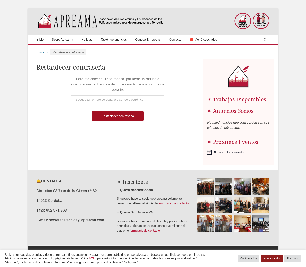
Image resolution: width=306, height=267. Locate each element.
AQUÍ (92, 258)
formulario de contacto (173, 203)
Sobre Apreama (62, 39)
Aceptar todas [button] (272, 258)
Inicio (40, 39)
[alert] (238, 152)
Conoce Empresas (148, 39)
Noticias (86, 39)
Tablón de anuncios (114, 39)
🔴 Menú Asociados (203, 39)
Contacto (175, 39)
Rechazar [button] (292, 258)
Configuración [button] (248, 258)
